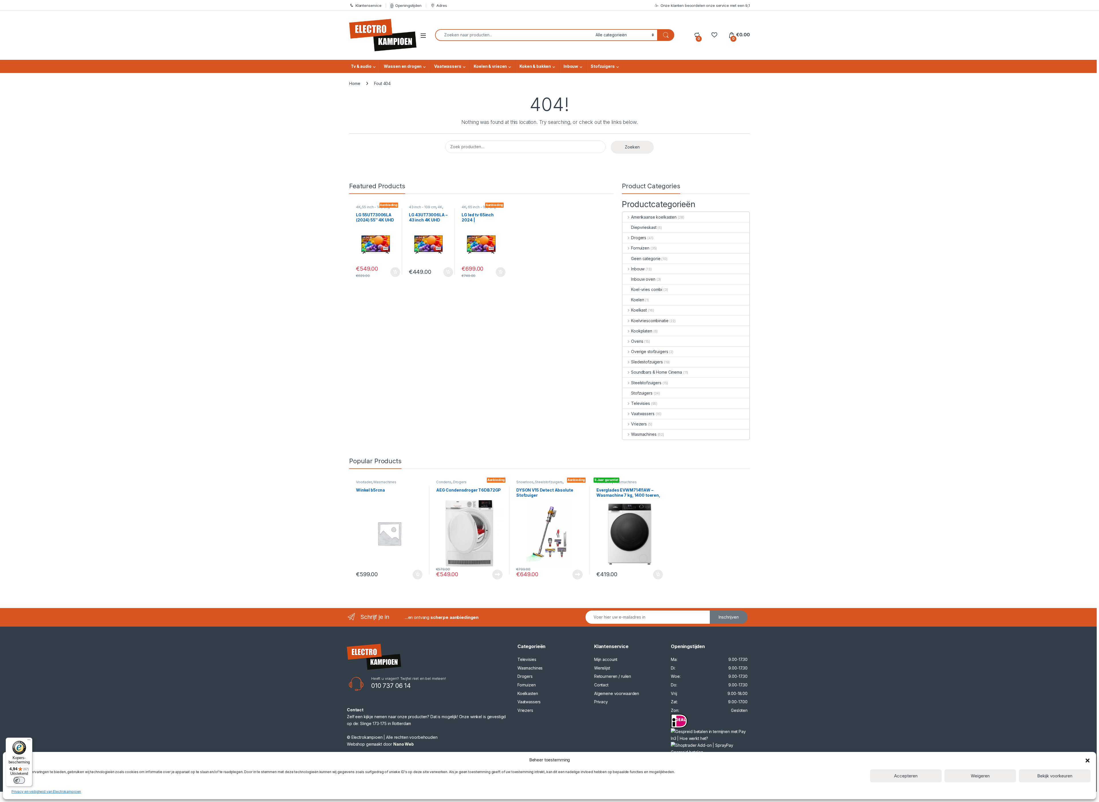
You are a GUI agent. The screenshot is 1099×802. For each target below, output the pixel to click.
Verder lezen (496, 574)
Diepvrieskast (643, 227)
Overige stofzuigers (649, 351)
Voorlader (364, 482)
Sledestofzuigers (647, 361)
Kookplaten (641, 330)
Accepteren (906, 776)
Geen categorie (645, 258)
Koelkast (639, 310)
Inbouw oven (643, 279)
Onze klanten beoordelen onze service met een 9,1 (705, 5)
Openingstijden (408, 5)
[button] (1087, 760)
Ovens (637, 341)
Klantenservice (368, 5)
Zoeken (632, 146)
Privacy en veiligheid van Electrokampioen (46, 791)
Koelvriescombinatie (649, 320)
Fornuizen (640, 247)
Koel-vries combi (646, 289)
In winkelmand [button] (389, 272)
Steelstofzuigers (646, 382)
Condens (443, 482)
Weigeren (980, 776)
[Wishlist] (714, 34)
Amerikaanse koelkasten (654, 217)
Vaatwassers (447, 66)
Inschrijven (729, 617)
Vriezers (639, 423)
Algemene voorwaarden (616, 693)
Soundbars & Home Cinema (656, 372)
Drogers (638, 237)
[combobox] (513, 35)
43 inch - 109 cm (422, 207)
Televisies (640, 403)
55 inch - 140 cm (375, 207)
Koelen (637, 299)
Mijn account (605, 659)
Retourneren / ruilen (612, 676)
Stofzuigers (602, 66)
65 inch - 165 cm (481, 207)
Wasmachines (643, 434)
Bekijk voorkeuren (1054, 776)
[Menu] (28, 741)
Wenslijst (602, 668)
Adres (441, 5)
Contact (601, 684)
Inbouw (571, 66)
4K (358, 207)
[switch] (19, 780)
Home (354, 83)
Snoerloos (524, 482)
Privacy (601, 701)
